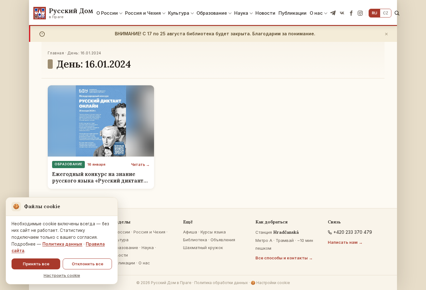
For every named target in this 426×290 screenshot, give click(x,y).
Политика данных (62, 244)
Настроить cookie (62, 275)
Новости (265, 13)
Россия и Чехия (143, 13)
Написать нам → (345, 242)
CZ (385, 13)
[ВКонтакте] (342, 13)
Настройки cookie (270, 282)
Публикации (292, 13)
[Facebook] (351, 13)
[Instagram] (360, 13)
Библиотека (195, 239)
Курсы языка (213, 231)
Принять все (36, 263)
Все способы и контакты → (284, 257)
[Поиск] (397, 13)
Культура (178, 13)
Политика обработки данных (221, 282)
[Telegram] (333, 13)
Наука (241, 13)
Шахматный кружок (203, 247)
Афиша (190, 231)
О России (107, 13)
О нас (316, 13)
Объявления (223, 239)
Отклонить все (87, 263)
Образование (211, 13)
